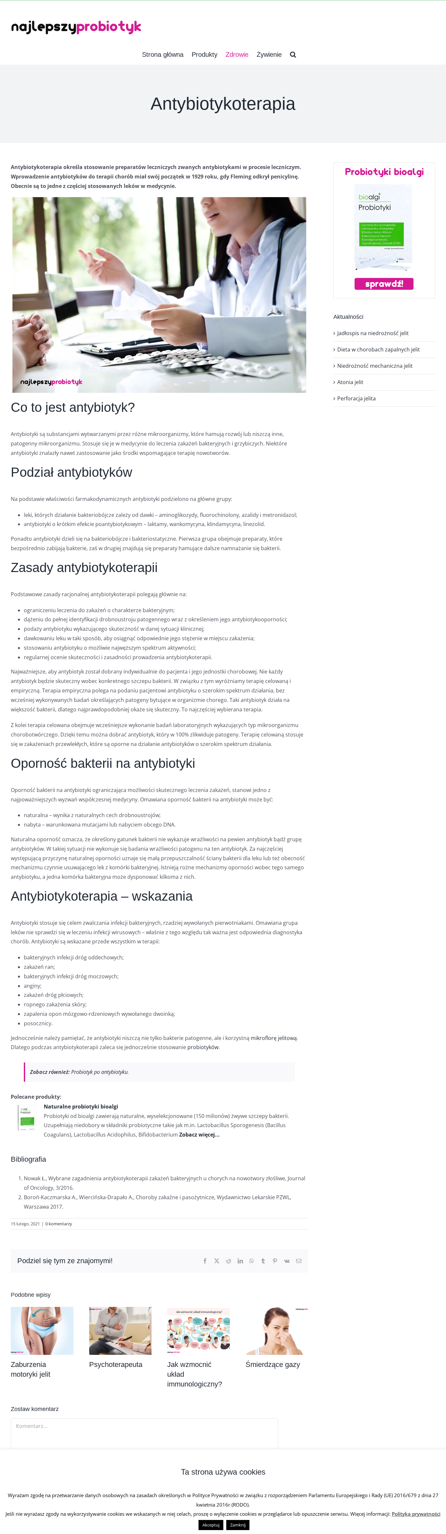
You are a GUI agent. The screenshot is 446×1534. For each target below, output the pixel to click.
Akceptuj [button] (210, 1525)
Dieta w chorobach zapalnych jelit (378, 349)
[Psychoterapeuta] (120, 1310)
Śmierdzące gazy (273, 1364)
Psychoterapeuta (115, 1364)
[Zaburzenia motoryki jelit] (42, 1310)
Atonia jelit (350, 382)
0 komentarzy (58, 1224)
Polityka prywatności (416, 1514)
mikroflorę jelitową (274, 1038)
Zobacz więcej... (199, 1134)
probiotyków (202, 1047)
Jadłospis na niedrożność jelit (373, 333)
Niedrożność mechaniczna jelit (375, 365)
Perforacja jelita (356, 398)
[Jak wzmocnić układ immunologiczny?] (198, 1310)
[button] (293, 54)
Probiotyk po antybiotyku (99, 1072)
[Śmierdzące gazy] (277, 1310)
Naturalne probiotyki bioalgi (81, 1106)
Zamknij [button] (238, 1525)
